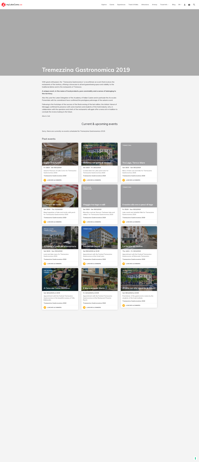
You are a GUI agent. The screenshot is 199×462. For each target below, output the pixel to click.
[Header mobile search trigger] (194, 4)
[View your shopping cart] (189, 5)
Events (112, 5)
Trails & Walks (133, 5)
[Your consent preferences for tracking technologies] (195, 458)
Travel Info (163, 5)
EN (179, 5)
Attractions (145, 5)
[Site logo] (12, 4)
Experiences (121, 5)
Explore (104, 5)
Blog (173, 5)
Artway (154, 5)
